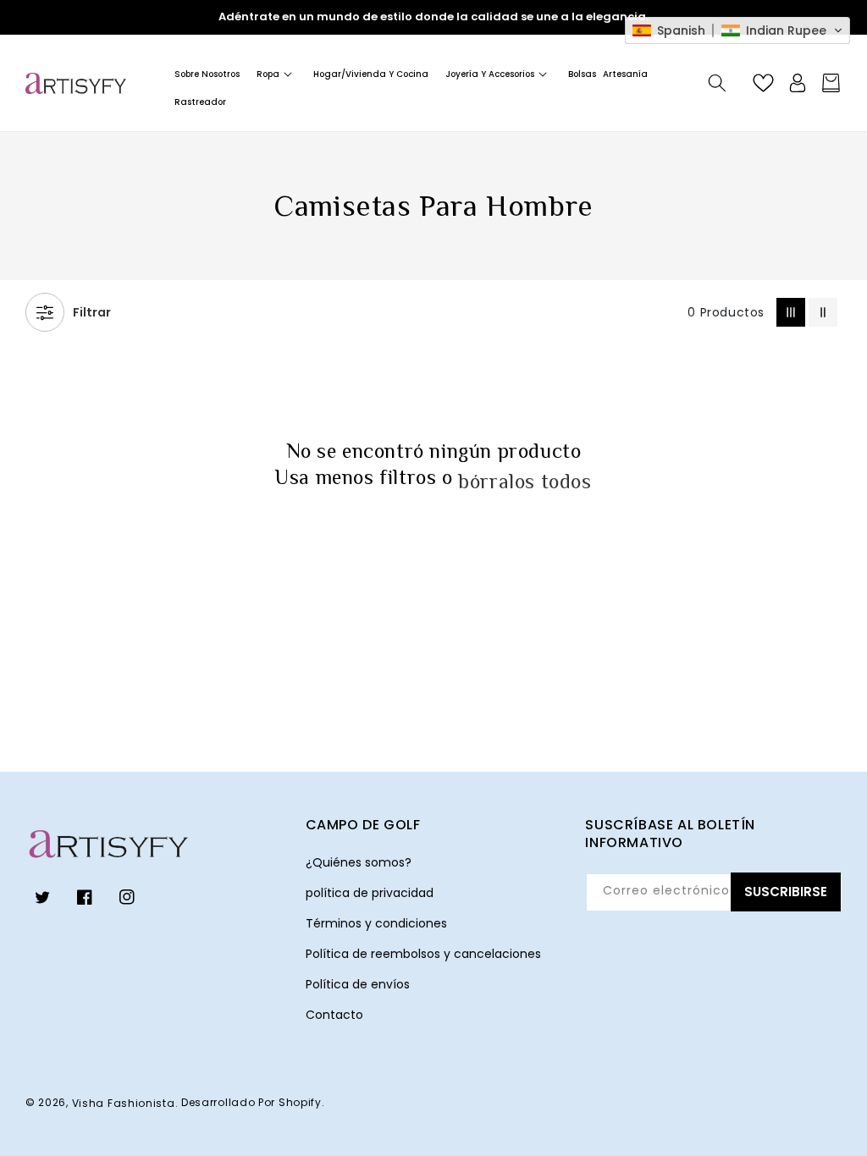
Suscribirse (785, 891)
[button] (276, 74)
